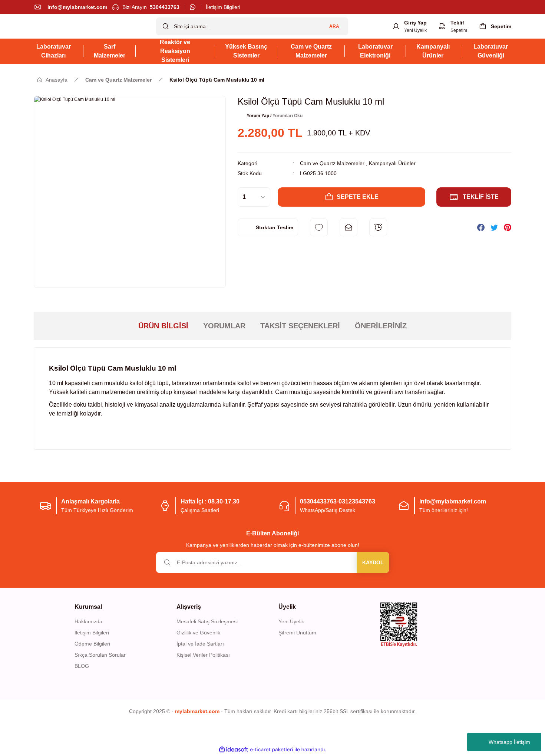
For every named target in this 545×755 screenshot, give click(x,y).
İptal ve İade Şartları (200, 644)
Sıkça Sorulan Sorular (100, 655)
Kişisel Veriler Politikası (203, 655)
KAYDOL (373, 562)
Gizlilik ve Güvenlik (198, 633)
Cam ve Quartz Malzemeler (332, 163)
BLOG (82, 666)
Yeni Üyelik (291, 621)
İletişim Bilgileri (92, 633)
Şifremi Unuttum (297, 633)
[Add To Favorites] (319, 227)
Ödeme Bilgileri (92, 644)
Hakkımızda (88, 621)
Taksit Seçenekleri (300, 326)
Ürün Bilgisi (163, 326)
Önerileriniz (381, 326)
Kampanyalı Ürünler (392, 163)
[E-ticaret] (271, 749)
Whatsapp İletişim (509, 742)
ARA (334, 26)
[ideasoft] (233, 749)
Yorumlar (224, 326)
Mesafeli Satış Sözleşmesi (207, 621)
